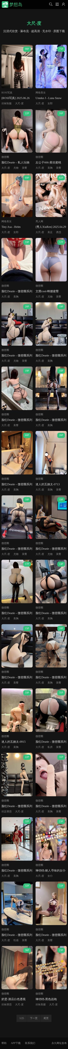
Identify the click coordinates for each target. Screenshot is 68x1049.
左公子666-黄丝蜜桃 (48, 162)
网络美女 (41, 92)
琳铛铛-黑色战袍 (46, 999)
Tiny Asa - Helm (10, 226)
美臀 (24, 168)
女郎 (50, 103)
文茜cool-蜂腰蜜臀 (47, 291)
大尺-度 (19, 103)
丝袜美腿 (41, 1004)
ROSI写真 (6, 92)
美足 (50, 232)
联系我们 (30, 1043)
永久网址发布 (59, 1043)
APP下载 (16, 1043)
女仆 (50, 876)
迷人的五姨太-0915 (13, 741)
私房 (50, 747)
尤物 (15, 168)
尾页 (46, 1018)
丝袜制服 (6, 103)
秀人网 (39, 221)
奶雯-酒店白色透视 (13, 999)
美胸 (50, 168)
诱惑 (58, 232)
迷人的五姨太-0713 (48, 484)
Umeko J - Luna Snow (49, 98)
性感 (15, 940)
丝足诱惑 (6, 811)
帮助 (4, 1043)
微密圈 (5, 157)
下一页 (34, 1018)
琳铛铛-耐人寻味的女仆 (50, 870)
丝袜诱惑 (6, 1004)
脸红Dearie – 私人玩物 (15, 162)
